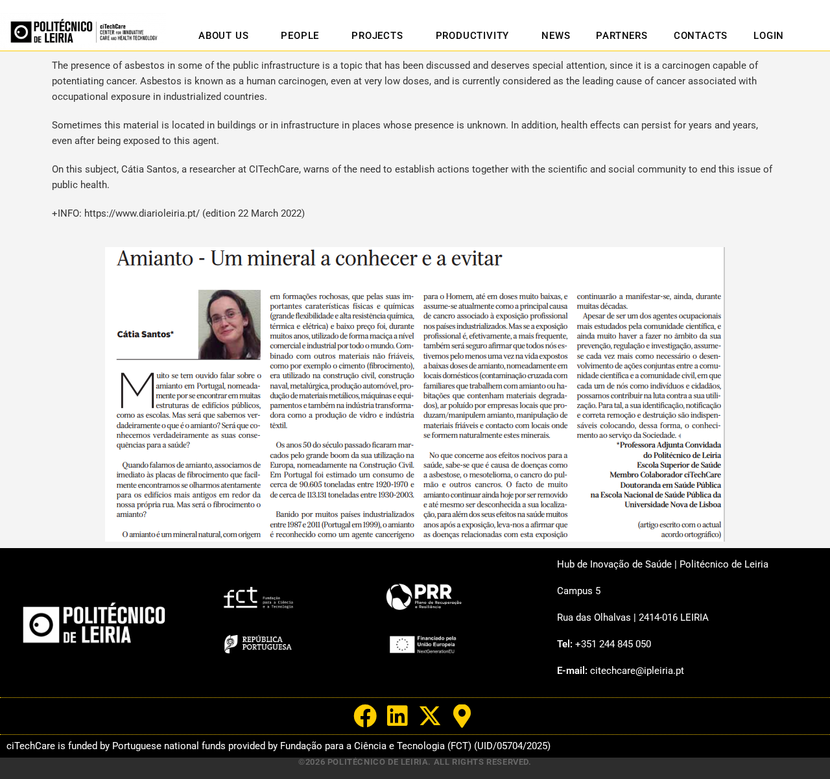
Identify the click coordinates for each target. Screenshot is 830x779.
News (555, 36)
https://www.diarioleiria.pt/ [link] (142, 213)
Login (768, 36)
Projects (377, 36)
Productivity (473, 36)
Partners (621, 36)
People (300, 36)
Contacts (701, 36)
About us (223, 36)
